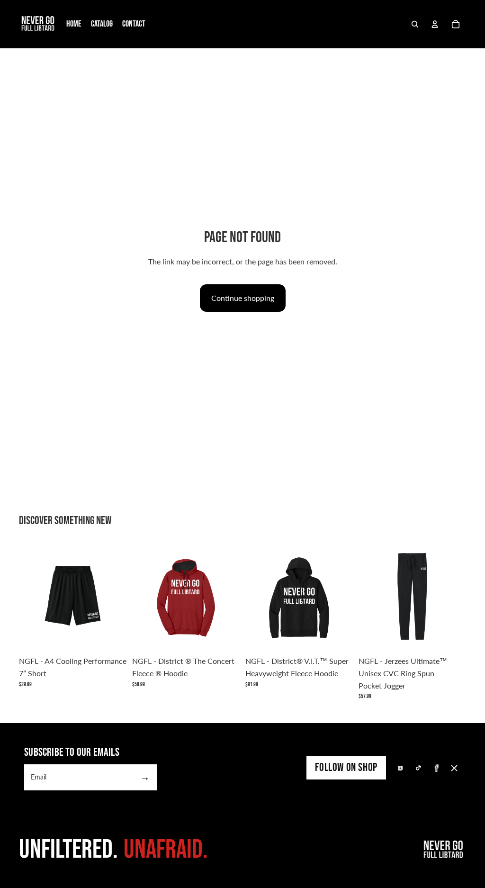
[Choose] (111, 636)
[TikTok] (418, 768)
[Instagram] (400, 768)
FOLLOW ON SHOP (346, 767)
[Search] (414, 24)
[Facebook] (436, 768)
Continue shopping (242, 297)
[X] (454, 768)
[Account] (434, 24)
